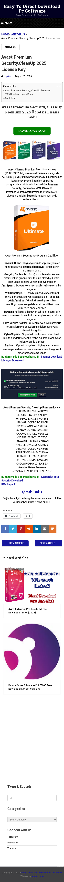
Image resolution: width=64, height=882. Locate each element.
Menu (8, 22)
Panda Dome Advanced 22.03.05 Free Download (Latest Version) (30, 687)
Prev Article (16, 543)
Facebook (12, 842)
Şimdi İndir (10, 98)
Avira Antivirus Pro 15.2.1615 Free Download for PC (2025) (27, 610)
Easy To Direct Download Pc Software (32, 8)
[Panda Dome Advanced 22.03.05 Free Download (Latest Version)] (32, 651)
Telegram (12, 837)
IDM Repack (8, 484)
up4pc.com (38, 876)
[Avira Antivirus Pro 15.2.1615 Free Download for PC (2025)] (32, 585)
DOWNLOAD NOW (32, 130)
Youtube (11, 848)
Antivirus (10, 47)
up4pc (8, 76)
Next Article (47, 543)
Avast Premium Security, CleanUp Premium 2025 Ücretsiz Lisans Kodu (27, 92)
